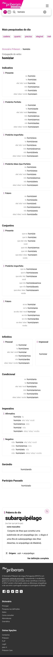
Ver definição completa (38, 558)
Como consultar (8, 615)
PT (5, 12)
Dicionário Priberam (11, 49)
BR (9, 12)
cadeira (6, 36)
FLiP (3, 641)
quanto (17, 36)
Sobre (4, 612)
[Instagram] (8, 592)
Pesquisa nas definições (11, 609)
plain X (4, 647)
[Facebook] (4, 592)
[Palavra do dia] (47, 511)
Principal (5, 606)
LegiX (4, 644)
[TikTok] (13, 592)
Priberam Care (7, 650)
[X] (21, 592)
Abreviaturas (6, 618)
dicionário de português (13, 579)
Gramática (6, 622)
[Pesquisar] (14, 12)
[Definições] (44, 12)
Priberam (5, 638)
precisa (28, 36)
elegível (39, 36)
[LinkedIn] (17, 592)
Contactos (6, 635)
